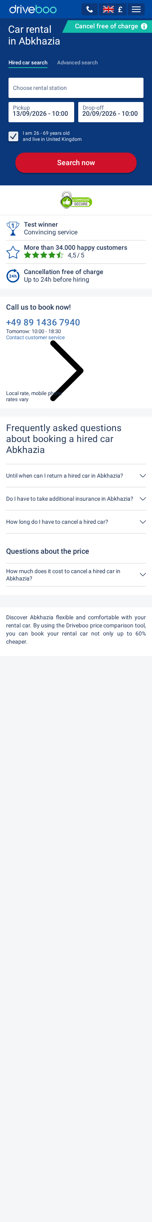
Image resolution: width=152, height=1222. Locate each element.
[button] (89, 9)
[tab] (27, 60)
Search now (76, 162)
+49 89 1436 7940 (43, 322)
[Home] (33, 9)
